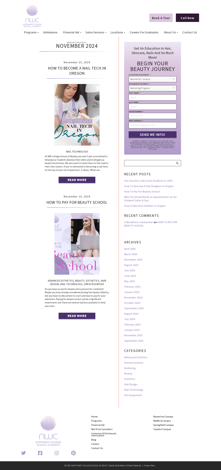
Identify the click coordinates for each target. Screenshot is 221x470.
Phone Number (136, 112)
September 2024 (133, 308)
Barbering (130, 368)
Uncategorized (94, 284)
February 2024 (132, 325)
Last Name (134, 102)
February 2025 (132, 287)
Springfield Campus (163, 425)
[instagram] (57, 453)
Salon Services (95, 32)
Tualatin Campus (162, 429)
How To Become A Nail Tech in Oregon (77, 70)
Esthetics (92, 281)
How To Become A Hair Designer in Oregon (149, 186)
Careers (95, 444)
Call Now (187, 18)
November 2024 (133, 297)
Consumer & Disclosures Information (104, 434)
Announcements (133, 363)
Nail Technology (77, 152)
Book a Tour (161, 18)
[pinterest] (73, 453)
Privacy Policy (149, 466)
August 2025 (131, 265)
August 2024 (131, 314)
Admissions (50, 32)
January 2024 (131, 330)
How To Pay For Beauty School (142, 192)
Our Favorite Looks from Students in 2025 (148, 181)
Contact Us (190, 32)
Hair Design (130, 384)
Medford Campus (162, 421)
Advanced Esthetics (61, 281)
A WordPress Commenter (138, 222)
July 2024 (129, 319)
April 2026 (129, 249)
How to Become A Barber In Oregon (145, 206)
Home (94, 417)
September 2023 (133, 341)
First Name (135, 93)
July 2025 (129, 270)
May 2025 (129, 281)
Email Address (136, 121)
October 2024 (132, 303)
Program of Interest (139, 84)
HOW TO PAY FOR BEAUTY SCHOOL (76, 202)
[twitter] (23, 453)
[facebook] (40, 453)
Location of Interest (140, 75)
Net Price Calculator (102, 429)
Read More (77, 179)
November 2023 (133, 335)
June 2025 (130, 276)
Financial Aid (71, 32)
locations (116, 32)
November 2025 (133, 260)
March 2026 (130, 254)
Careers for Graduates (144, 32)
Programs (30, 32)
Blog (93, 440)
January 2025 (131, 292)
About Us (170, 32)
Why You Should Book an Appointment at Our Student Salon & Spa (150, 198)
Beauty (79, 281)
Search (177, 163)
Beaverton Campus (163, 417)
